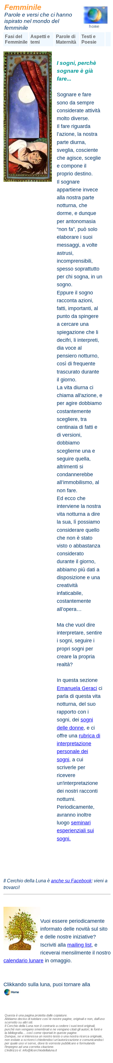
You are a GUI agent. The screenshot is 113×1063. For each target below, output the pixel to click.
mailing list (79, 945)
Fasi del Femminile (16, 39)
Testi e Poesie (88, 39)
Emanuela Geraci (77, 688)
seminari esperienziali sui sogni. (75, 830)
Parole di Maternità (66, 39)
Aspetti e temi (40, 39)
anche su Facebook (71, 880)
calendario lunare (23, 961)
